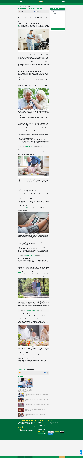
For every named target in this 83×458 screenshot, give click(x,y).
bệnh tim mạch (40, 132)
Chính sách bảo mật (41, 428)
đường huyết (25, 207)
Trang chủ (19, 6)
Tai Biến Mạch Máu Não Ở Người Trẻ (30, 255)
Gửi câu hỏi (58, 29)
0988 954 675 (55, 427)
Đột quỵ (19, 25)
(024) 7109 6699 (21, 427)
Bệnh (21, 6)
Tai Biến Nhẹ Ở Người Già (28, 146)
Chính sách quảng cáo (41, 429)
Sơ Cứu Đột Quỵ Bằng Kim (23, 369)
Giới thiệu (39, 422)
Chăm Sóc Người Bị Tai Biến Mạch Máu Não (31, 310)
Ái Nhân (22, 11)
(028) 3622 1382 (21, 431)
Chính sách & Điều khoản (42, 426)
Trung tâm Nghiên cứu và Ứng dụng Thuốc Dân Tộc (41, 1)
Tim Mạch (23, 6)
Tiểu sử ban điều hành (41, 425)
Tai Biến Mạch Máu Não (27, 6)
